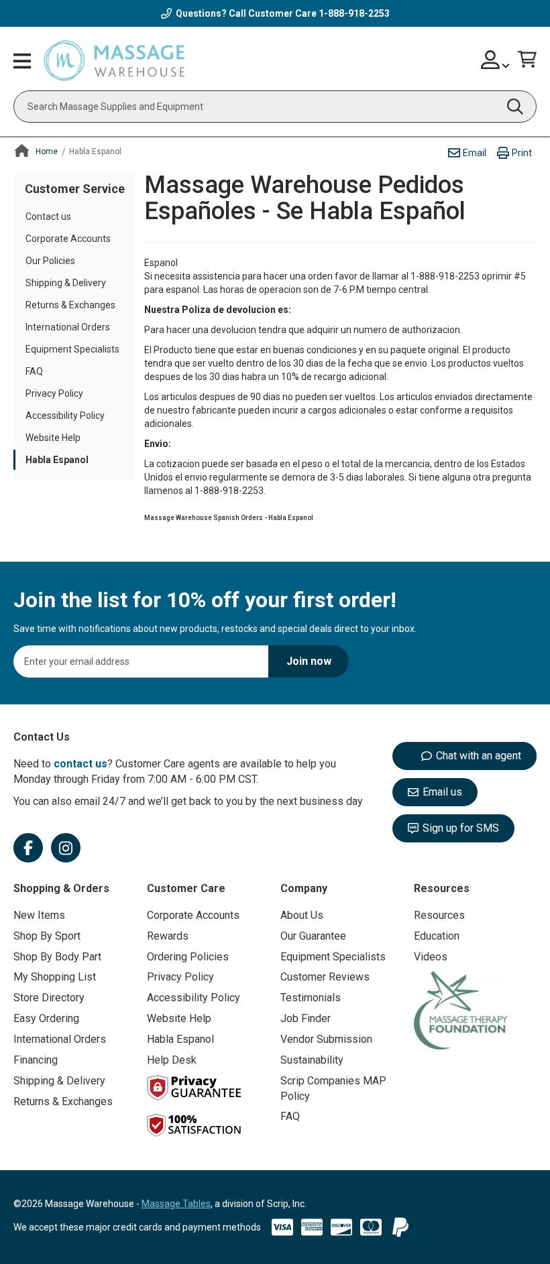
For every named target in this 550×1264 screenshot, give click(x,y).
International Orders (67, 327)
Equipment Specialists (72, 349)
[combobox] (275, 106)
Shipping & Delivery (65, 282)
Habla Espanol (57, 459)
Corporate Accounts (68, 238)
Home (47, 151)
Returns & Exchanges (70, 305)
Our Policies (50, 260)
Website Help (52, 437)
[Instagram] (65, 848)
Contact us (48, 216)
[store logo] (114, 61)
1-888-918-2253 (354, 13)
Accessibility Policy (65, 415)
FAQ (34, 371)
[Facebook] (28, 848)
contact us (80, 763)
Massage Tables (176, 1203)
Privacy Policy (54, 393)
